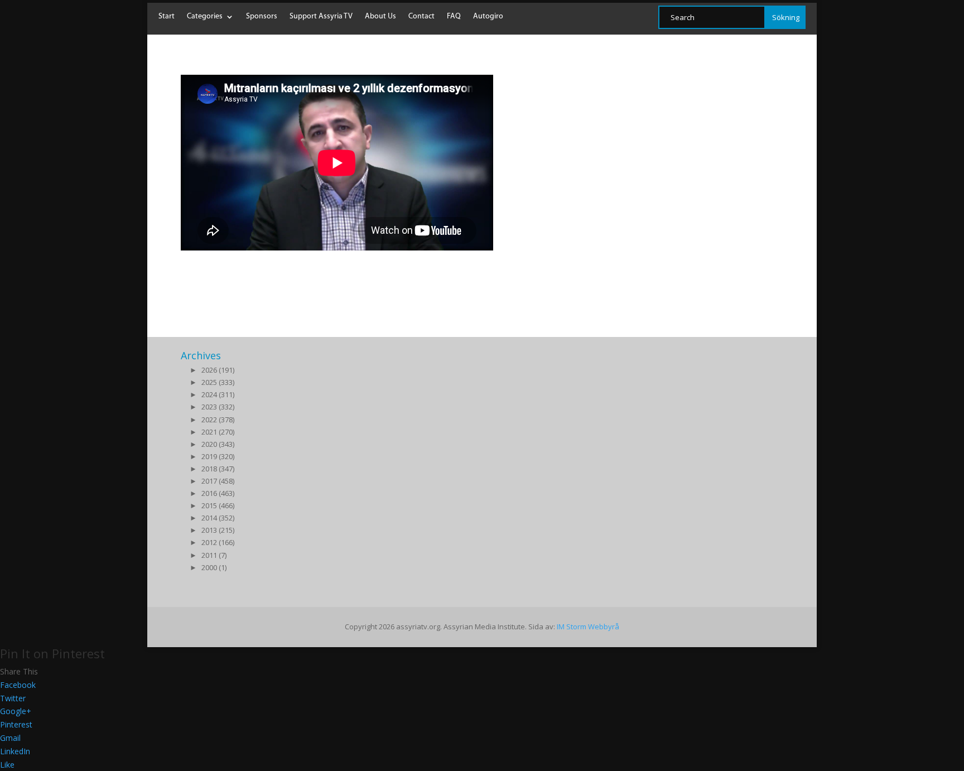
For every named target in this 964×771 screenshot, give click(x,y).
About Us (380, 17)
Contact (421, 17)
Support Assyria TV (321, 17)
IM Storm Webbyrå (588, 626)
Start (166, 17)
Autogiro (488, 17)
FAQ (454, 17)
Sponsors (261, 17)
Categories (205, 17)
